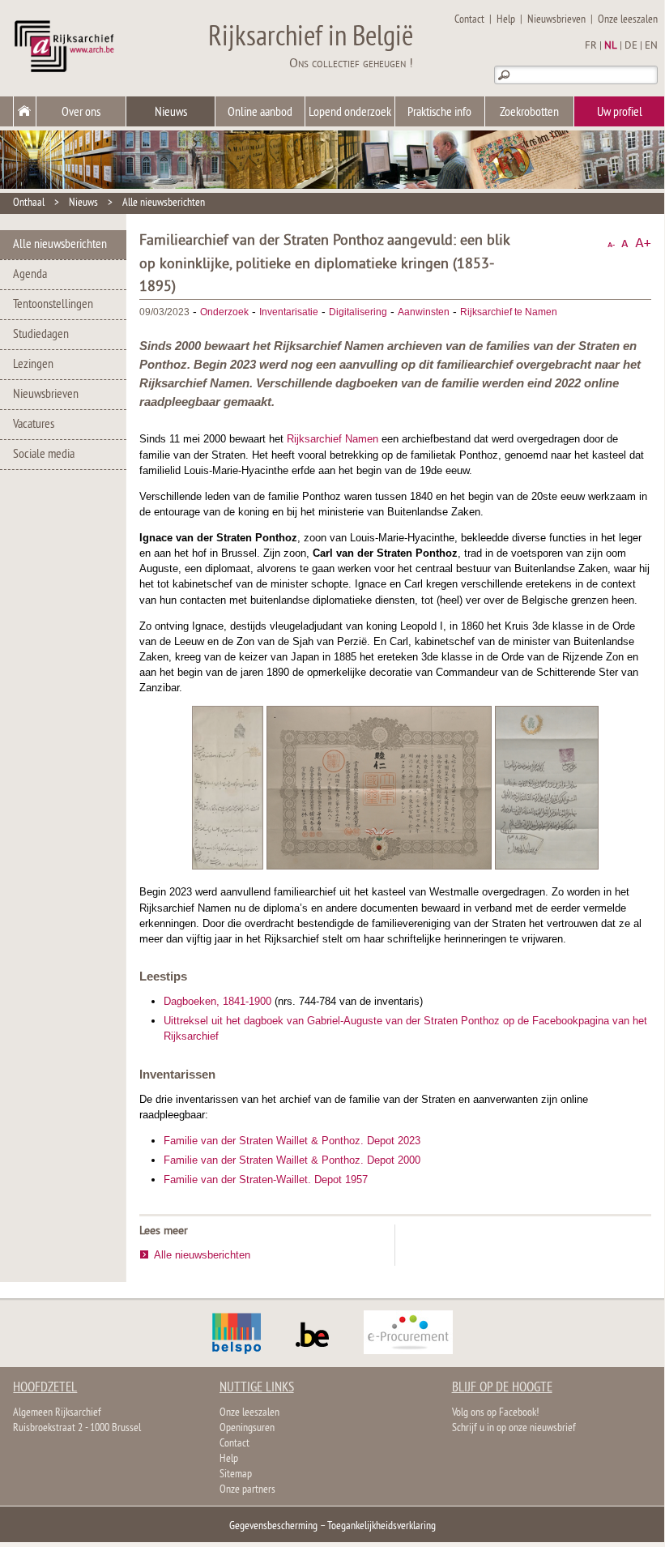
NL (610, 46)
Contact (469, 20)
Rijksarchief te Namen (508, 312)
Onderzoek (224, 312)
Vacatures (33, 425)
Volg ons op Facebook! (495, 1413)
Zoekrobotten (529, 113)
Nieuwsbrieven (556, 20)
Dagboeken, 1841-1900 (217, 1001)
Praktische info (439, 113)
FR (591, 46)
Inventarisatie (288, 312)
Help (506, 20)
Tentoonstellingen (53, 305)
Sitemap (236, 1474)
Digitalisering (358, 312)
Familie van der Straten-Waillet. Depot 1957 (266, 1179)
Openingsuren (247, 1428)
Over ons (81, 113)
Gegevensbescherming (273, 1526)
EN (651, 46)
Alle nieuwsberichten (163, 203)
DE (631, 46)
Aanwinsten (424, 312)
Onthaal (29, 203)
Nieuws (171, 113)
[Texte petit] (611, 243)
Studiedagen (41, 335)
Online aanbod (260, 113)
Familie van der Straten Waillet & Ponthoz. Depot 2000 (292, 1160)
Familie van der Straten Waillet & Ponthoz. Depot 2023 (292, 1141)
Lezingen (33, 365)
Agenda (30, 275)
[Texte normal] (625, 243)
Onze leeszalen (628, 20)
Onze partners (247, 1490)
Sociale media (44, 455)
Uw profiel (619, 113)
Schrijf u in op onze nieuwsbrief (514, 1428)
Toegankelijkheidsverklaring (381, 1526)
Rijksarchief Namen (332, 439)
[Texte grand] (643, 243)
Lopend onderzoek (350, 113)
